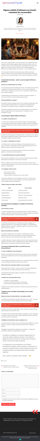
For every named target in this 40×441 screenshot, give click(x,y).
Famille (4, 360)
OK (20, 439)
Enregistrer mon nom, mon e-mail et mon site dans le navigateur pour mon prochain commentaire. (20, 399)
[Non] (38, 438)
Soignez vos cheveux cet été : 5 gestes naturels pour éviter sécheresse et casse (30, 367)
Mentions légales (32, 433)
